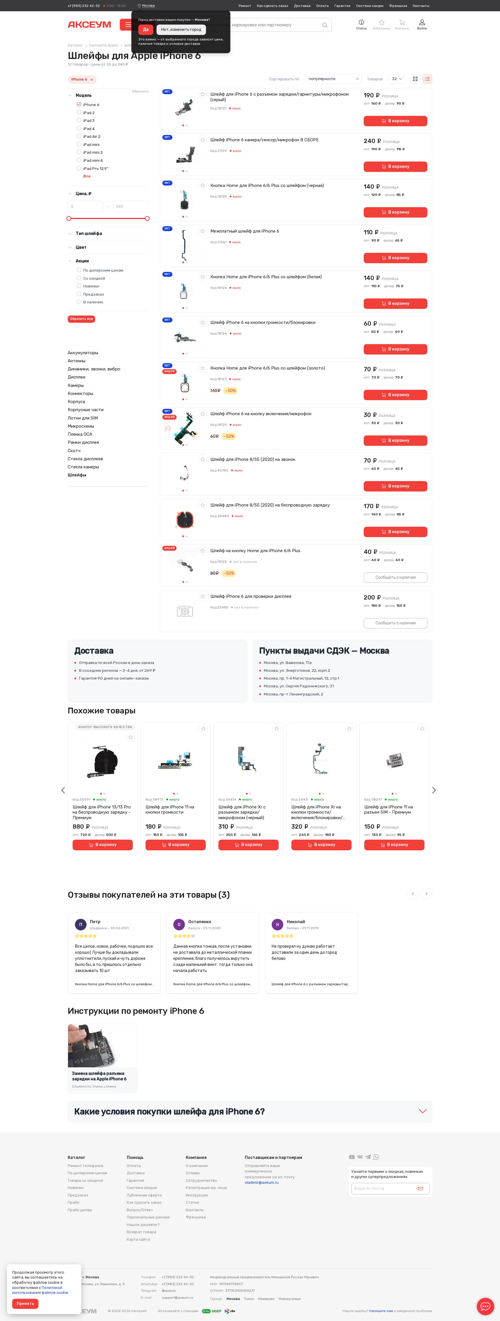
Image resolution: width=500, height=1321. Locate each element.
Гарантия (342, 6)
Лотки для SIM (83, 418)
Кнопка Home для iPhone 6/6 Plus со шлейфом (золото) (267, 368)
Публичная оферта (144, 1195)
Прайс (73, 1202)
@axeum (169, 1291)
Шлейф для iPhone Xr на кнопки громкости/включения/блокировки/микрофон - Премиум (317, 812)
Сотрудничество (201, 1180)
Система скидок (369, 6)
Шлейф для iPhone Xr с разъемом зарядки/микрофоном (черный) (242, 812)
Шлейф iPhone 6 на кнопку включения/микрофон (260, 413)
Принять (25, 1303)
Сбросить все (81, 319)
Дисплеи (76, 377)
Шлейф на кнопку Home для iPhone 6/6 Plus (255, 550)
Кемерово (266, 1299)
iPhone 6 (91, 104)
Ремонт (245, 6)
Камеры (76, 385)
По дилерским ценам (103, 270)
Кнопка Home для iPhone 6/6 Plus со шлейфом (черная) (267, 185)
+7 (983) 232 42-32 (84, 6)
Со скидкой (94, 278)
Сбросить (140, 91)
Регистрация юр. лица (206, 1187)
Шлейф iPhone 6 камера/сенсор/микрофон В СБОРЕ (264, 139)
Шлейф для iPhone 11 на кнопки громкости (170, 809)
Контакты (421, 6)
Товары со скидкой (85, 1180)
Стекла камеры (83, 467)
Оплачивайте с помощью (178, 1311)
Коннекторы (80, 393)
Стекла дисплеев (85, 458)
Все (87, 176)
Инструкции (197, 1195)
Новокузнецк (290, 1299)
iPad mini (91, 144)
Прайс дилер (80, 1210)
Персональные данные (148, 1217)
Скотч (74, 450)
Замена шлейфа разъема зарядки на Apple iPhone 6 (99, 1076)
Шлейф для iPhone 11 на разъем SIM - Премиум (388, 809)
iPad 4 (89, 128)
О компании (197, 1166)
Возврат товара (141, 1232)
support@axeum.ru (177, 1298)
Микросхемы (81, 426)
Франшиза (398, 6)
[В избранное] (202, 94)
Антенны (76, 360)
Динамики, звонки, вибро (94, 369)
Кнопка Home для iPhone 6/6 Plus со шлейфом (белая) (266, 276)
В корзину (398, 120)
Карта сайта (138, 1239)
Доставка (302, 6)
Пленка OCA (80, 434)
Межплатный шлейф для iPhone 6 (244, 231)
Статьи (192, 1202)
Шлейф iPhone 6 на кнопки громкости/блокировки (262, 322)
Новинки (91, 286)
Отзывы (193, 1173)
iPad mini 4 (93, 160)
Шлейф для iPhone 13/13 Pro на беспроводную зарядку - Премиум (102, 812)
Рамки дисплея (83, 442)
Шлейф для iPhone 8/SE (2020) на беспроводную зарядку (270, 505)
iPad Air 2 (91, 136)
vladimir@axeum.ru (262, 1182)
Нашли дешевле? (143, 1224)
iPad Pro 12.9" (95, 168)
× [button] (92, 79)
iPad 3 (89, 120)
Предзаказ (93, 294)
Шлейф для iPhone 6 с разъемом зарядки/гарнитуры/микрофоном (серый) (279, 97)
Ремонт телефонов (85, 1166)
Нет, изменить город (181, 29)
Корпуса (76, 401)
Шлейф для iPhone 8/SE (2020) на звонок (252, 459)
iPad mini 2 (93, 152)
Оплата (322, 6)
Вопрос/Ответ (140, 1210)
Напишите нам (381, 1311)
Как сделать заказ (272, 6)
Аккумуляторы (83, 352)
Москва (148, 5)
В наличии (93, 302)
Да (146, 29)
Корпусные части (86, 409)
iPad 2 (89, 112)
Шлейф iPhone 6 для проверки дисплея (250, 596)
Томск (249, 1299)
